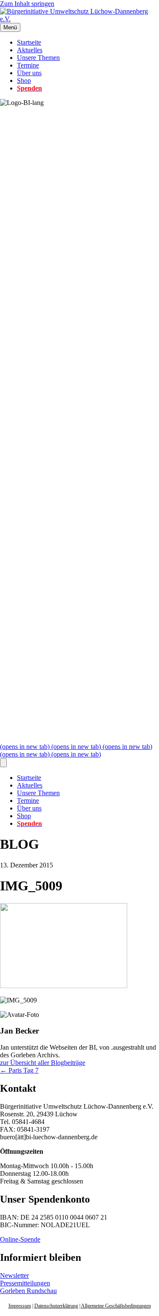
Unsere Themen (38, 57)
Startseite (29, 42)
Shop (24, 80)
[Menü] (3, 762)
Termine (28, 65)
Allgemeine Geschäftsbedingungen (116, 1306)
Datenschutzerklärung (56, 1306)
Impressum (19, 1306)
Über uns (29, 72)
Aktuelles (29, 50)
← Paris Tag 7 (19, 1070)
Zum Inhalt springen (27, 3)
